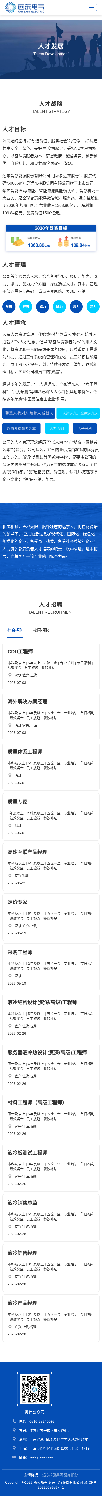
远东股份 (71, 1475)
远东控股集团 (52, 1475)
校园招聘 (41, 630)
